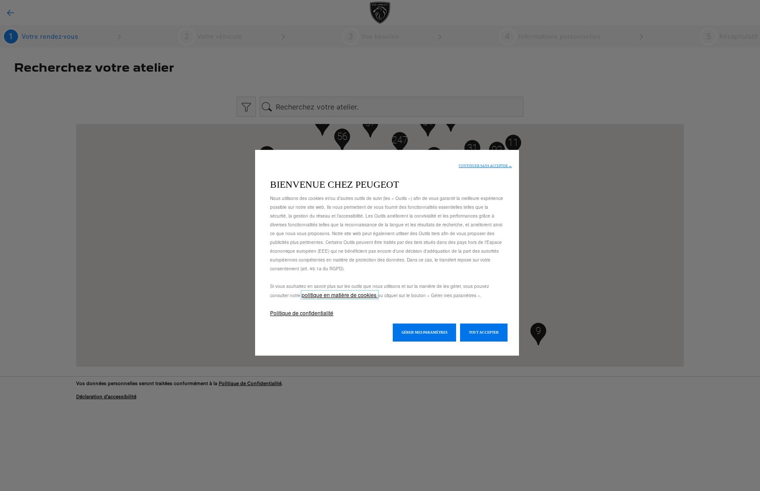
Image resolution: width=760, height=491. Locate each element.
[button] (485, 166)
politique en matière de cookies (340, 294)
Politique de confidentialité (301, 312)
